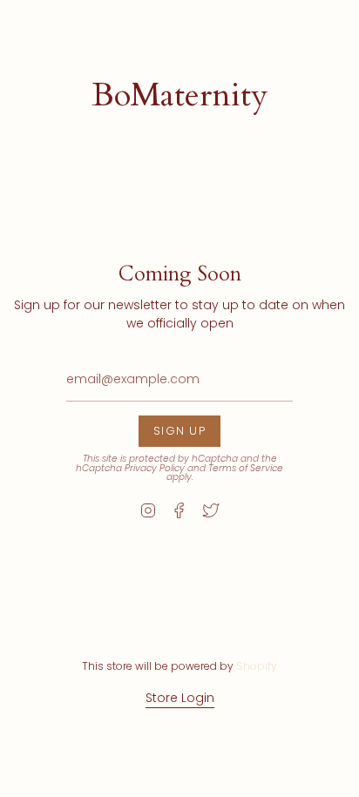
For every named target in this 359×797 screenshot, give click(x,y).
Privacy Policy (155, 468)
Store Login (180, 697)
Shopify (256, 666)
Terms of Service (245, 468)
